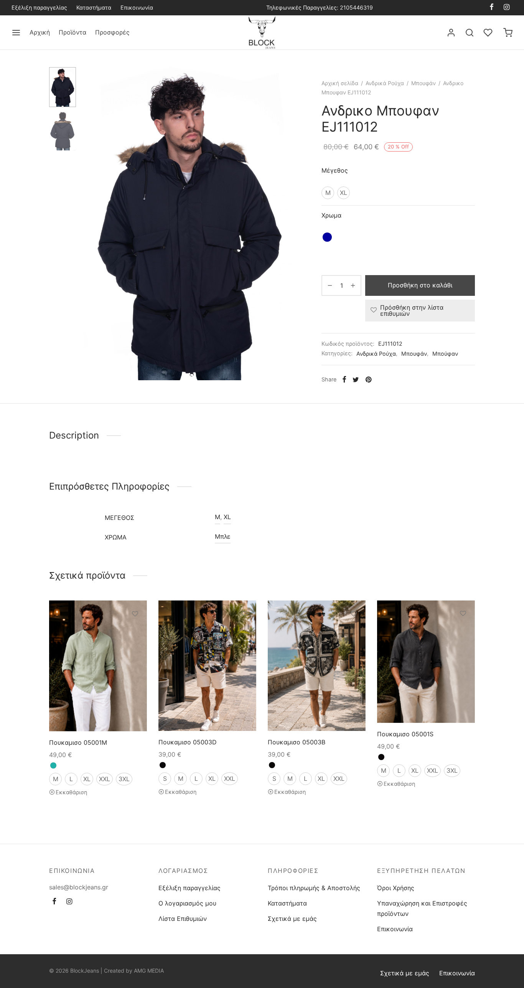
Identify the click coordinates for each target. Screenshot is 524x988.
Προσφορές (112, 32)
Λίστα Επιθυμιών (182, 918)
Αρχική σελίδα (339, 83)
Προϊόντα (72, 32)
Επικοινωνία (136, 7)
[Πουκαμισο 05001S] (426, 661)
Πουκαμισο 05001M (78, 742)
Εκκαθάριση (71, 792)
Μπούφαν (445, 353)
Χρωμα (331, 215)
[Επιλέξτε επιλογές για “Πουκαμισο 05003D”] (244, 631)
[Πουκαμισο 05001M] (98, 665)
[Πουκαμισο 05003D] (207, 665)
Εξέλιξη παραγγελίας (39, 7)
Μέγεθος (334, 170)
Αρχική (40, 32)
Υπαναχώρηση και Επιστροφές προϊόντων (422, 908)
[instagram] (506, 7)
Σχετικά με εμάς (292, 918)
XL (227, 517)
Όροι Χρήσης (395, 888)
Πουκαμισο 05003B (296, 742)
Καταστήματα (93, 7)
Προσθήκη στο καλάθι (420, 285)
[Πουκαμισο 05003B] (317, 665)
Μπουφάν (423, 83)
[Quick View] (135, 649)
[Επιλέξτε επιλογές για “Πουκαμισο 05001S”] (463, 631)
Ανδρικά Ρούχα (385, 83)
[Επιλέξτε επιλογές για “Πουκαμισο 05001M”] (135, 631)
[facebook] (491, 7)
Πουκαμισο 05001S (405, 734)
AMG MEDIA (149, 970)
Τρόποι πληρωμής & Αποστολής (314, 888)
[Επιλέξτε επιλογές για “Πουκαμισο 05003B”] (354, 631)
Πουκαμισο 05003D (187, 742)
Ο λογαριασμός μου (187, 903)
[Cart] (507, 32)
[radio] (327, 192)
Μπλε (223, 536)
